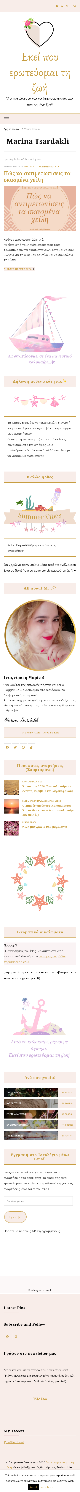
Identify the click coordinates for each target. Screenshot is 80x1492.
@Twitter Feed (14, 1442)
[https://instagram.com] (16, 1336)
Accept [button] (33, 1486)
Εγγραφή (15, 1217)
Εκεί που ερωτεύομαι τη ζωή (40, 72)
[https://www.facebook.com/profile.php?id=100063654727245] (7, 1336)
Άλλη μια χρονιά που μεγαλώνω (44, 827)
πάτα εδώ (40, 1398)
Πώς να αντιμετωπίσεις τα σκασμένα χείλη (37, 176)
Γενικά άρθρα (29, 822)
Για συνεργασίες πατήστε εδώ (40, 732)
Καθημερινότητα (49, 166)
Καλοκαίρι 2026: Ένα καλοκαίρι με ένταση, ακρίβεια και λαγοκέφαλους (47, 788)
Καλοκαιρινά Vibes (32, 781)
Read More (46, 1487)
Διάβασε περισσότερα (18, 268)
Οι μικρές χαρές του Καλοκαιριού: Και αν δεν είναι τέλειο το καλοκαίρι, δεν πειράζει (48, 810)
